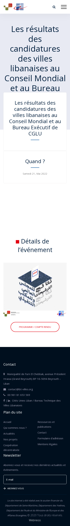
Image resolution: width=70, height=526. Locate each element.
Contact (42, 432)
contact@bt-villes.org (19, 389)
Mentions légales (47, 444)
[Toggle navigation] (64, 7)
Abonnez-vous (15, 488)
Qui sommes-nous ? (15, 427)
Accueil (7, 422)
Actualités (9, 433)
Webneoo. (35, 520)
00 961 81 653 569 (17, 395)
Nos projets (10, 439)
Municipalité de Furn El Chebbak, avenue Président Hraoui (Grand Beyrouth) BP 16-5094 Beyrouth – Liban (34, 378)
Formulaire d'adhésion (50, 438)
